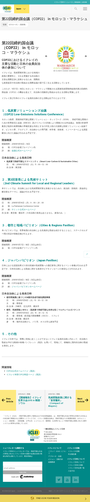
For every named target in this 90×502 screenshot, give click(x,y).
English (77, 2)
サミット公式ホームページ (24, 209)
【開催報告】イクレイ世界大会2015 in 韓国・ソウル (30, 400)
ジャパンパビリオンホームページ (27, 286)
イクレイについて (54, 448)
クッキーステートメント (62, 491)
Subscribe (22, 464)
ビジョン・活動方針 (55, 459)
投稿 (5, 24)
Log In (84, 2)
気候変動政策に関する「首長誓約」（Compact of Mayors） (60, 402)
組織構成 (51, 462)
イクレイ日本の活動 (75, 465)
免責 (50, 491)
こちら (5, 460)
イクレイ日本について (76, 459)
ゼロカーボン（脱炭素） (18, 24)
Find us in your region (47, 498)
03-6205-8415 (52, 438)
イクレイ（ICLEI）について (57, 452)
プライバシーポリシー (80, 491)
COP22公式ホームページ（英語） (21, 371)
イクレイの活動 (73, 448)
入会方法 (71, 471)
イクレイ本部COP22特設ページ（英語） (24, 374)
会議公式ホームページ (22, 150)
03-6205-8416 (52, 441)
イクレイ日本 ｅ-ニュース (63, 2)
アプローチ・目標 (54, 456)
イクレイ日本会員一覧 (76, 468)
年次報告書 (72, 454)
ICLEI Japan (11, 491)
